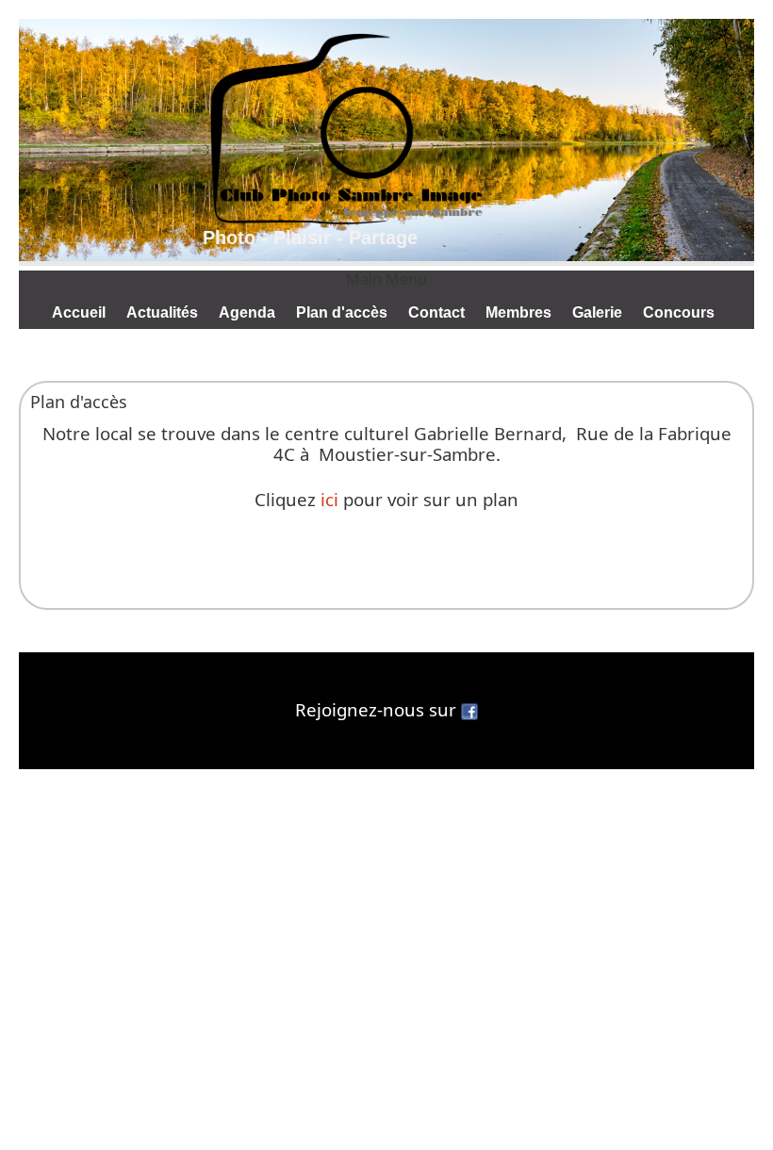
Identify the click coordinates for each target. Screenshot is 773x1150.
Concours (679, 312)
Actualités (162, 312)
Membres (518, 312)
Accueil (79, 312)
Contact (436, 312)
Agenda (247, 312)
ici (329, 499)
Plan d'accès (341, 312)
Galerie (597, 312)
